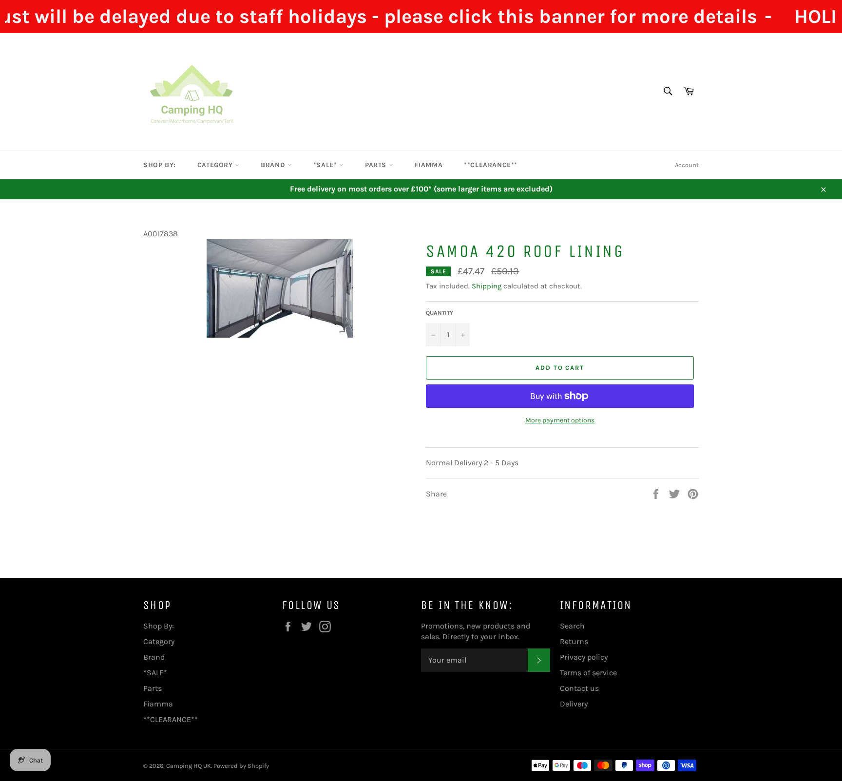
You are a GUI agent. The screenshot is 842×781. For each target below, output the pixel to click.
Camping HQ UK (188, 765)
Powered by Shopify (241, 765)
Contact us (579, 688)
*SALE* (326, 165)
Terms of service (588, 672)
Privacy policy (584, 657)
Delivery (574, 703)
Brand (274, 165)
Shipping (486, 286)
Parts (377, 165)
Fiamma (429, 165)
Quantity (439, 312)
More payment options (559, 420)
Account (687, 165)
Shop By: (159, 165)
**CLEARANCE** (490, 165)
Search (572, 625)
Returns (574, 641)
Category (216, 165)
